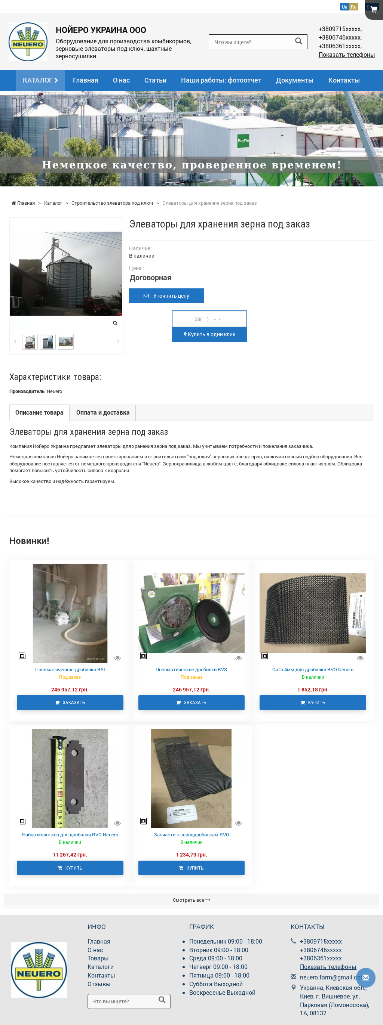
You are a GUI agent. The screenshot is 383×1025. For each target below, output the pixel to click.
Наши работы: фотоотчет (221, 79)
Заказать (72, 702)
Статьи (155, 79)
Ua (344, 7)
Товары (98, 958)
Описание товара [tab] (39, 412)
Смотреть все (189, 900)
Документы (295, 79)
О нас (121, 79)
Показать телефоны (347, 54)
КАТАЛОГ (38, 79)
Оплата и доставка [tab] (103, 412)
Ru (353, 7)
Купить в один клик (211, 334)
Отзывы (99, 984)
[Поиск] (298, 41)
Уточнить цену (169, 295)
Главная (85, 79)
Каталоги (101, 966)
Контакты (344, 79)
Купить (315, 702)
